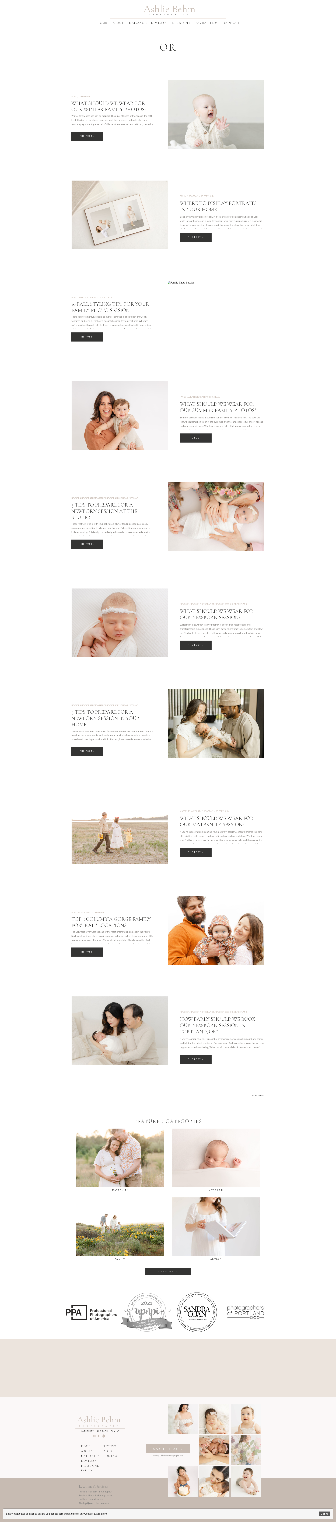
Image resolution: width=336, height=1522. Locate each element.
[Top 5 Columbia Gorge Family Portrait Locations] (216, 930)
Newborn (76, 498)
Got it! (324, 1513)
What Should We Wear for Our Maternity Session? (217, 821)
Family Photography (190, 196)
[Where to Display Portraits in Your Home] (120, 215)
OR (79, 96)
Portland (86, 96)
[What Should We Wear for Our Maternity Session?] (120, 830)
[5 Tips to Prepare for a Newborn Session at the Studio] (216, 516)
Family (74, 96)
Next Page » (258, 1095)
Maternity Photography (203, 811)
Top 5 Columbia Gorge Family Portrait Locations (111, 922)
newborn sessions (115, 498)
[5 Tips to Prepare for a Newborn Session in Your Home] (216, 723)
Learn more (100, 1513)
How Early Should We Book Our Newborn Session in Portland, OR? (217, 1025)
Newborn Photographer (93, 498)
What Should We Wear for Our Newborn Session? (217, 614)
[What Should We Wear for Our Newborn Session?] (120, 622)
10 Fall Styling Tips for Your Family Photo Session (110, 307)
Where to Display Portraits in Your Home (218, 206)
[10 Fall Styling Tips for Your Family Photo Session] (216, 315)
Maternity (185, 811)
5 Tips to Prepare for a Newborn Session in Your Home (105, 718)
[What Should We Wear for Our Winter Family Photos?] (216, 114)
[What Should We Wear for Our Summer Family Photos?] (120, 415)
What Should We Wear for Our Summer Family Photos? (218, 407)
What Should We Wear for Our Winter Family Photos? (108, 106)
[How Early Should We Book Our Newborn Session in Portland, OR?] (120, 1030)
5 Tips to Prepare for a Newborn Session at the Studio (104, 511)
